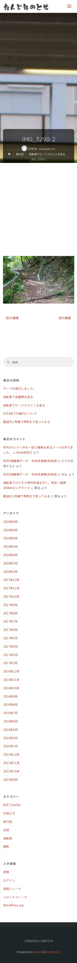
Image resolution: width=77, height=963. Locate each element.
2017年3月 (10, 655)
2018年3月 (10, 563)
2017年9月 (10, 605)
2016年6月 (10, 721)
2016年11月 (11, 679)
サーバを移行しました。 (19, 388)
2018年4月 (10, 555)
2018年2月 (10, 571)
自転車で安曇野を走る (18, 397)
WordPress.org (13, 905)
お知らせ (9, 813)
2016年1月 (10, 746)
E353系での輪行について (20, 413)
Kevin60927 (24, 452)
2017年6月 (10, 629)
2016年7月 (10, 713)
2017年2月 (10, 663)
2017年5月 (10, 638)
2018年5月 (10, 546)
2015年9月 (10, 779)
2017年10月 (11, 596)
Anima (37, 952)
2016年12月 (11, 671)
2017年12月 (11, 580)
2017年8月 (10, 613)
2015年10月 (11, 771)
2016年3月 (10, 738)
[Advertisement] (38, 203)
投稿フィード (12, 888)
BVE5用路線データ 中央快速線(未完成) (30, 461)
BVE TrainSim (12, 805)
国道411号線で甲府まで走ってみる (26, 422)
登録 (6, 872)
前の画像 (12, 318)
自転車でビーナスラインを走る (47, 154)
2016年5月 (10, 729)
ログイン (9, 880)
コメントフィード (15, 897)
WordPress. (53, 952)
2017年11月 (11, 588)
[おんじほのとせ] (26, 6)
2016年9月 (10, 696)
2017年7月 (10, 621)
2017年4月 (10, 646)
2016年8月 (10, 704)
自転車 (7, 838)
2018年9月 (10, 521)
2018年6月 (10, 538)
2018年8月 (10, 530)
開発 (6, 846)
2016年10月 (11, 688)
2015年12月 (11, 754)
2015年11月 (11, 763)
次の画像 (64, 318)
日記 (6, 830)
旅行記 (20, 154)
